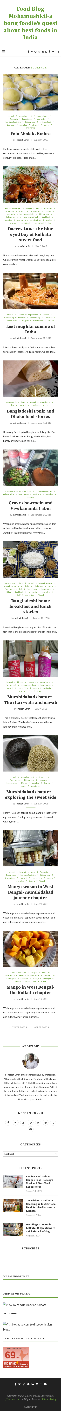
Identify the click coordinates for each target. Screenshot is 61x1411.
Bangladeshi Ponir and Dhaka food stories (30, 414)
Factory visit (11, 685)
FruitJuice (34, 975)
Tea (49, 223)
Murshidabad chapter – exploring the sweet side (30, 794)
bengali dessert (25, 116)
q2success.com (12, 1399)
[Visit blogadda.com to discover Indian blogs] (30, 1324)
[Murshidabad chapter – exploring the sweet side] (30, 753)
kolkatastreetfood (30, 217)
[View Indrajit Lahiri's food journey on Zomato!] (25, 1305)
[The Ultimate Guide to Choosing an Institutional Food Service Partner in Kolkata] (13, 1205)
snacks (13, 223)
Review (49, 220)
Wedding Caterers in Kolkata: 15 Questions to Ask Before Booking (40, 1228)
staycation (29, 595)
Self (18, 595)
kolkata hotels (12, 217)
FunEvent (48, 975)
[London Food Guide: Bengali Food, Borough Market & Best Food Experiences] (13, 1181)
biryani (10, 315)
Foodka (48, 211)
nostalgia (23, 125)
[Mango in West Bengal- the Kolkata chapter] (30, 949)
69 (10, 1355)
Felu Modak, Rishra (30, 133)
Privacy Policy (49, 1399)
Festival (46, 315)
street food (25, 223)
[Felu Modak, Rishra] (30, 92)
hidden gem (30, 122)
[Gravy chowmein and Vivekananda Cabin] (30, 468)
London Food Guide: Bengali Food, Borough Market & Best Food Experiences (39, 1181)
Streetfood (39, 223)
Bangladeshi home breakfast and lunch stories (30, 606)
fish (20, 589)
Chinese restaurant (44, 491)
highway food (45, 122)
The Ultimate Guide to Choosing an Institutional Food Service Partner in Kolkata (41, 1205)
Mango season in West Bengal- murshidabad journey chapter (31, 892)
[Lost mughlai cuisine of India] (30, 291)
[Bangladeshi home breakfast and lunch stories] (30, 559)
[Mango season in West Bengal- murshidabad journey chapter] (30, 848)
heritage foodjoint (13, 122)
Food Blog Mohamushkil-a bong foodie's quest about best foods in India (31, 23)
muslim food (38, 321)
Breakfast (10, 211)
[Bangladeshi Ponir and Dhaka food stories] (30, 378)
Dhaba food (38, 586)
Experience (27, 119)
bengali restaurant (44, 208)
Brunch (22, 211)
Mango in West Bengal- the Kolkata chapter (30, 990)
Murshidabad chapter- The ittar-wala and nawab (30, 699)
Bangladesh (11, 402)
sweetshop (30, 128)
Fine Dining (9, 317)
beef (23, 402)
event (50, 586)
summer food (30, 981)
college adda (35, 211)
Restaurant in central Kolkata (29, 220)
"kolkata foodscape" (12, 208)
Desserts (14, 119)
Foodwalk (11, 214)
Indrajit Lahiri (22, 139)
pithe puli (36, 125)
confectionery (43, 116)
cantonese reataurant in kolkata (17, 491)
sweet (46, 125)
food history (42, 119)
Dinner (21, 315)
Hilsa (12, 405)
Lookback (11, 125)
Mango (36, 688)
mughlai (25, 321)
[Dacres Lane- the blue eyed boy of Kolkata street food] (30, 184)
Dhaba (26, 586)
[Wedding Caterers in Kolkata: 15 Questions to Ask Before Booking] (13, 1229)
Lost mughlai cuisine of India (30, 329)
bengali (11, 116)
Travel (48, 405)
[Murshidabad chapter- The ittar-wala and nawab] (30, 658)
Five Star (22, 317)
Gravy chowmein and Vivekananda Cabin (31, 505)
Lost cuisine (12, 321)
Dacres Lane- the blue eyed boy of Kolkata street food (30, 234)
